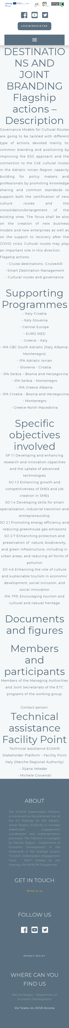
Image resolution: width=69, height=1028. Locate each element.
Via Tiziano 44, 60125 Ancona (34, 1008)
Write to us (34, 891)
